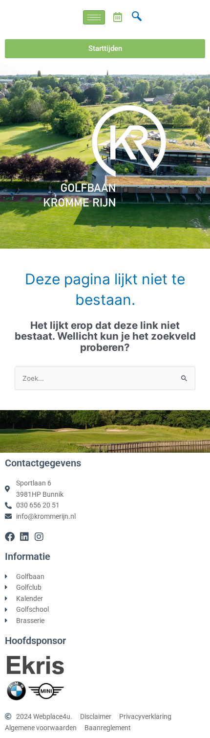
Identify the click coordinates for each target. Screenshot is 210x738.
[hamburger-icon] (94, 17)
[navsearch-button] (137, 17)
